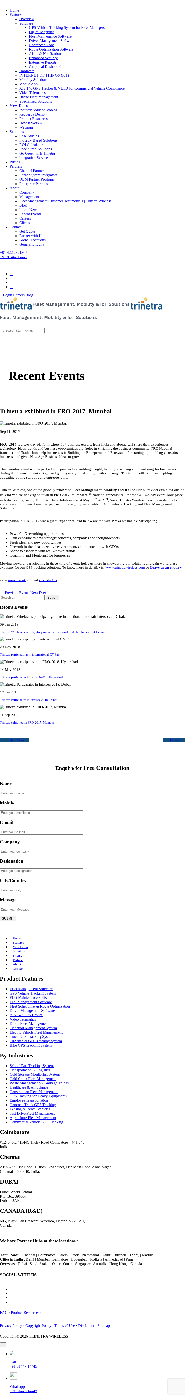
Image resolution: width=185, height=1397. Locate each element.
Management (29, 197)
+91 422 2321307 (13, 252)
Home (14, 10)
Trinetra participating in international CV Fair (30, 654)
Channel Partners (32, 171)
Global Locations (32, 240)
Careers (25, 218)
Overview (26, 19)
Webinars (26, 127)
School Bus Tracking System (32, 1066)
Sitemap (104, 1326)
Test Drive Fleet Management (32, 1113)
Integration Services (34, 158)
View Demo (19, 106)
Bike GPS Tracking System (31, 1045)
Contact (15, 227)
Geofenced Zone (41, 45)
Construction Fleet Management (34, 1092)
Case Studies (29, 136)
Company (26, 192)
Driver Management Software (51, 41)
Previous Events (14, 593)
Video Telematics (32, 93)
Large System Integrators (38, 175)
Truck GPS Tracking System (31, 1037)
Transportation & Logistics (30, 1070)
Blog (23, 205)
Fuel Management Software (31, 1002)
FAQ (4, 1313)
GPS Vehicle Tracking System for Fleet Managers (67, 28)
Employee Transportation (29, 1100)
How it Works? (30, 123)
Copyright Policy (38, 1326)
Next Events (42, 593)
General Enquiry (32, 244)
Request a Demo (32, 114)
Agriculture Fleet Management (33, 1118)
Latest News (28, 210)
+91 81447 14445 (13, 257)
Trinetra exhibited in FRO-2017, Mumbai (27, 722)
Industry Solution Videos (38, 110)
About (14, 188)
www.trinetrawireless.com (125, 567)
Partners (16, 166)
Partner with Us (31, 236)
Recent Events (30, 214)
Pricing (15, 162)
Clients (24, 223)
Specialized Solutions (35, 101)
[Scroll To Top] (3, 1344)
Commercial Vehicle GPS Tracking (36, 1122)
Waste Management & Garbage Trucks (39, 1083)
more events (17, 580)
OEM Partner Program (36, 179)
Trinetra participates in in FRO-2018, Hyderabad (31, 677)
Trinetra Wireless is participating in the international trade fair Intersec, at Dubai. (52, 632)
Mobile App (28, 84)
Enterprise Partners (33, 184)
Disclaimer (86, 1326)
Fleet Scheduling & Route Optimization (40, 1006)
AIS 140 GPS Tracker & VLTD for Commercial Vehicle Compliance (72, 88)
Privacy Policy (11, 1326)
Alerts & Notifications (45, 54)
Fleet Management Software (31, 989)
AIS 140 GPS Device (26, 1015)
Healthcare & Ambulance (29, 1087)
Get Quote (27, 231)
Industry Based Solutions (38, 140)
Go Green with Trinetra (37, 153)
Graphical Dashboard (45, 67)
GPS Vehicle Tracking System (33, 993)
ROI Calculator (31, 145)
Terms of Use (64, 1326)
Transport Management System (33, 1028)
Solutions (17, 132)
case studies (48, 580)
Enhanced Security (43, 58)
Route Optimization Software (51, 49)
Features (16, 15)
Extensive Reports (43, 62)
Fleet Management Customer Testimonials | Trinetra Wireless (65, 201)
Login (7, 295)
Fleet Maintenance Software (50, 36)
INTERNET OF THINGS (44, 75)
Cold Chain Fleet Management (33, 1079)
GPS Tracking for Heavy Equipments (38, 1096)
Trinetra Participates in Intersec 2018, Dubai (28, 700)
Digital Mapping (41, 32)
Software (26, 23)
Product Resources (33, 119)
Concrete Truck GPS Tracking (33, 1105)
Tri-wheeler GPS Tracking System (36, 1041)
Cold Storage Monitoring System (35, 1074)
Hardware (26, 71)
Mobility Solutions (33, 80)
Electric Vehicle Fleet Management (36, 1032)
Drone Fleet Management (38, 97)
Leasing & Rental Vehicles (30, 1109)
